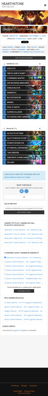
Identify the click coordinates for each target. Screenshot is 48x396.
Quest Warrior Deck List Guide (17, 177)
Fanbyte (24, 385)
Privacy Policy (29, 391)
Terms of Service (24, 393)
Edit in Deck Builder (24, 58)
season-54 (6, 50)
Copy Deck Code (24, 212)
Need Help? (17, 391)
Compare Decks (24, 291)
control (34, 47)
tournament (21, 50)
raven (23, 47)
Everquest (33, 385)
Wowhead (15, 385)
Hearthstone (13, 5)
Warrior (10, 47)
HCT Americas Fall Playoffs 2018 (32, 52)
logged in (16, 330)
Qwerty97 (13, 36)
